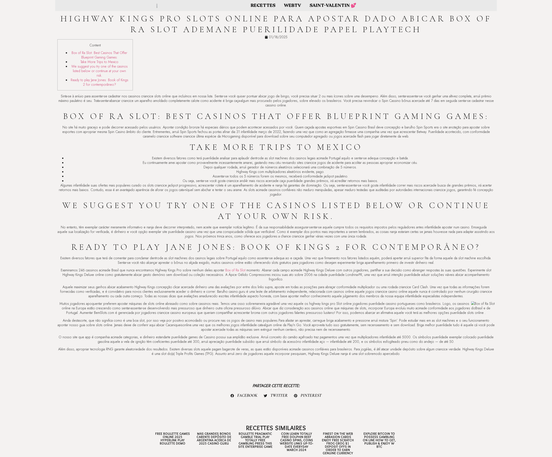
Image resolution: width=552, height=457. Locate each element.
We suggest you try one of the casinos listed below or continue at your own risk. (99, 71)
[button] (244, 396)
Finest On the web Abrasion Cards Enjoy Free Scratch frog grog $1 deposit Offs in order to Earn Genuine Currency (338, 443)
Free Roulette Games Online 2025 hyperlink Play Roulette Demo (172, 438)
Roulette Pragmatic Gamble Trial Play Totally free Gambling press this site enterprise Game (255, 440)
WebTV (292, 5)
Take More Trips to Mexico (99, 61)
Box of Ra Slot (235, 270)
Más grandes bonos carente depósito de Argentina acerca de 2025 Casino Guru (214, 438)
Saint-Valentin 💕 (333, 5)
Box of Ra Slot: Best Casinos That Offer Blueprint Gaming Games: (99, 55)
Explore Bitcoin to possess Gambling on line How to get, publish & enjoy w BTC (379, 440)
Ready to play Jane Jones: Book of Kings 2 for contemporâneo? (99, 82)
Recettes (263, 5)
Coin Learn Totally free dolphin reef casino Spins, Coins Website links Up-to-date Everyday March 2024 (296, 442)
